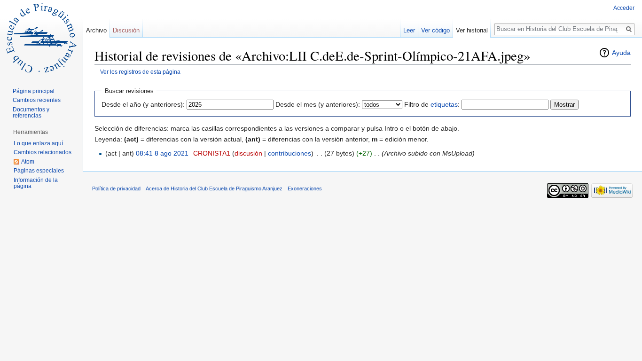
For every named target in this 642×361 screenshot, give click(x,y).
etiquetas (444, 104)
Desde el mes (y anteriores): (317, 104)
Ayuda (621, 52)
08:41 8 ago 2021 (162, 153)
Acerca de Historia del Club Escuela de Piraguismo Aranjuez (214, 188)
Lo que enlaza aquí (38, 143)
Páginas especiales (39, 170)
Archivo (96, 30)
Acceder (623, 8)
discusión (248, 153)
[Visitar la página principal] (41, 37)
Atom (27, 161)
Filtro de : (432, 104)
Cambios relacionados (42, 152)
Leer (409, 30)
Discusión (126, 30)
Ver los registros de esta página (140, 72)
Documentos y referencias (31, 112)
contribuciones (289, 153)
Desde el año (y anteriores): (143, 104)
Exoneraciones (305, 188)
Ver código (435, 30)
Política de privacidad (116, 188)
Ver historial (472, 30)
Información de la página (36, 183)
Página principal (34, 91)
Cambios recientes (37, 100)
